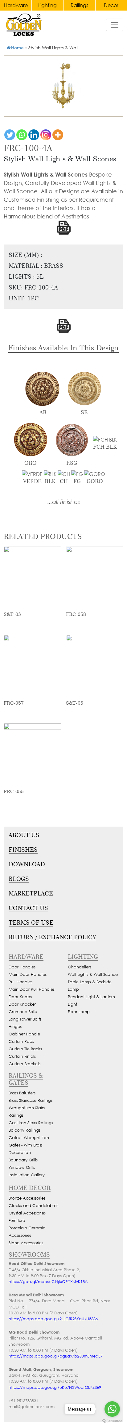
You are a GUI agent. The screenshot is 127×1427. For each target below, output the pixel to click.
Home (17, 48)
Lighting (47, 5)
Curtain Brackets (24, 1063)
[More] (57, 134)
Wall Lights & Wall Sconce (93, 974)
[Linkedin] (33, 134)
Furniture (17, 1220)
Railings (79, 5)
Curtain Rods (21, 1041)
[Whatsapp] (21, 134)
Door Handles (22, 967)
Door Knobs (20, 996)
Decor (111, 5)
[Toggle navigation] (114, 25)
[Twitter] (9, 134)
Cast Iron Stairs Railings (31, 1122)
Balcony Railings (24, 1130)
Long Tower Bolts (25, 1019)
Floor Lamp (79, 1011)
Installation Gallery (27, 1175)
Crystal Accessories (27, 1213)
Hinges (15, 1026)
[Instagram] (45, 134)
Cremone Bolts (23, 1011)
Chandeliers (79, 967)
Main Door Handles (28, 974)
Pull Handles (20, 982)
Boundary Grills (23, 1160)
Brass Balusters (22, 1093)
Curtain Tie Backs (25, 1049)
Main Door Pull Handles (32, 989)
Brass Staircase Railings (30, 1100)
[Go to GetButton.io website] (112, 1421)
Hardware (16, 5)
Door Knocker (22, 1004)
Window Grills (22, 1167)
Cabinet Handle (24, 1034)
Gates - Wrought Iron (29, 1137)
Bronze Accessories (27, 1198)
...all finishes (63, 501)
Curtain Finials (22, 1056)
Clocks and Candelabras (33, 1205)
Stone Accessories (26, 1242)
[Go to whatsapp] (112, 1409)
